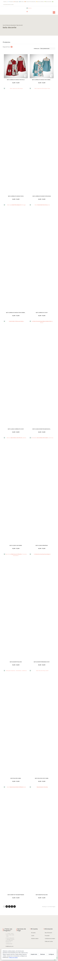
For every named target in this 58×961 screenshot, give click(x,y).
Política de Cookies (49, 941)
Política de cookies (13, 957)
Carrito (32, 935)
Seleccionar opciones (14, 82)
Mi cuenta (33, 932)
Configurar (51, 954)
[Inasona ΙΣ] (29, 8)
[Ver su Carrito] (26, 12)
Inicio (4, 25)
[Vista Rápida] (22, 83)
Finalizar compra (34, 938)
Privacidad (47, 935)
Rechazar (42, 954)
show (31, 12)
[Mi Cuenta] (23, 12)
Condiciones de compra (50, 938)
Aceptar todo (34, 954)
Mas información (48, 932)
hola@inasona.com (9, 946)
